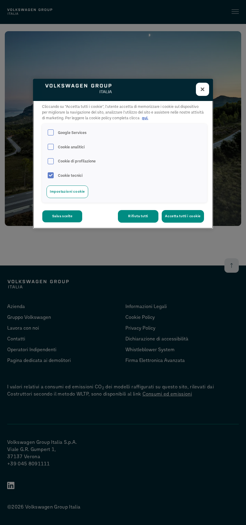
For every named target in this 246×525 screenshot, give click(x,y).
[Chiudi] (202, 89)
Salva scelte (62, 216)
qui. (145, 118)
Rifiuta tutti (138, 216)
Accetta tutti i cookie (183, 216)
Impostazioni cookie (67, 191)
